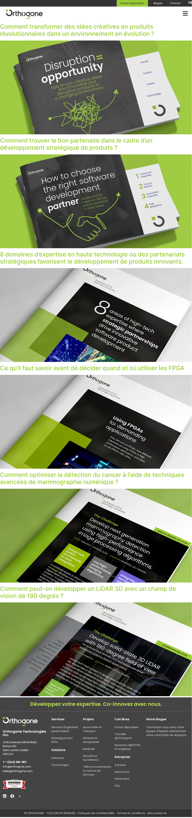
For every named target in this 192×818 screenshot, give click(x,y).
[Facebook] (12, 796)
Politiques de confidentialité (96, 813)
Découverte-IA (156, 813)
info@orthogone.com (17, 766)
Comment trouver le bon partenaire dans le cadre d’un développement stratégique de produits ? (76, 144)
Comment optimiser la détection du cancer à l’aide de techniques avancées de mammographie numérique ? (92, 478)
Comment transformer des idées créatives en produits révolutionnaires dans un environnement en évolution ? (77, 30)
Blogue (158, 3)
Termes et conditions (131, 813)
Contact (175, 3)
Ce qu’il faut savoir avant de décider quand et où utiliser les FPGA (92, 368)
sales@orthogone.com (18, 771)
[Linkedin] (5, 796)
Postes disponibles (132, 3)
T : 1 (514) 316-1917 (15, 762)
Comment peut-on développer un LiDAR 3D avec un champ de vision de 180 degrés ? (88, 592)
